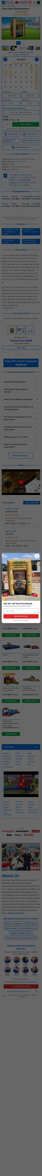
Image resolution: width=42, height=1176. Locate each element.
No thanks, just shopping (21, 620)
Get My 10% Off (21, 616)
